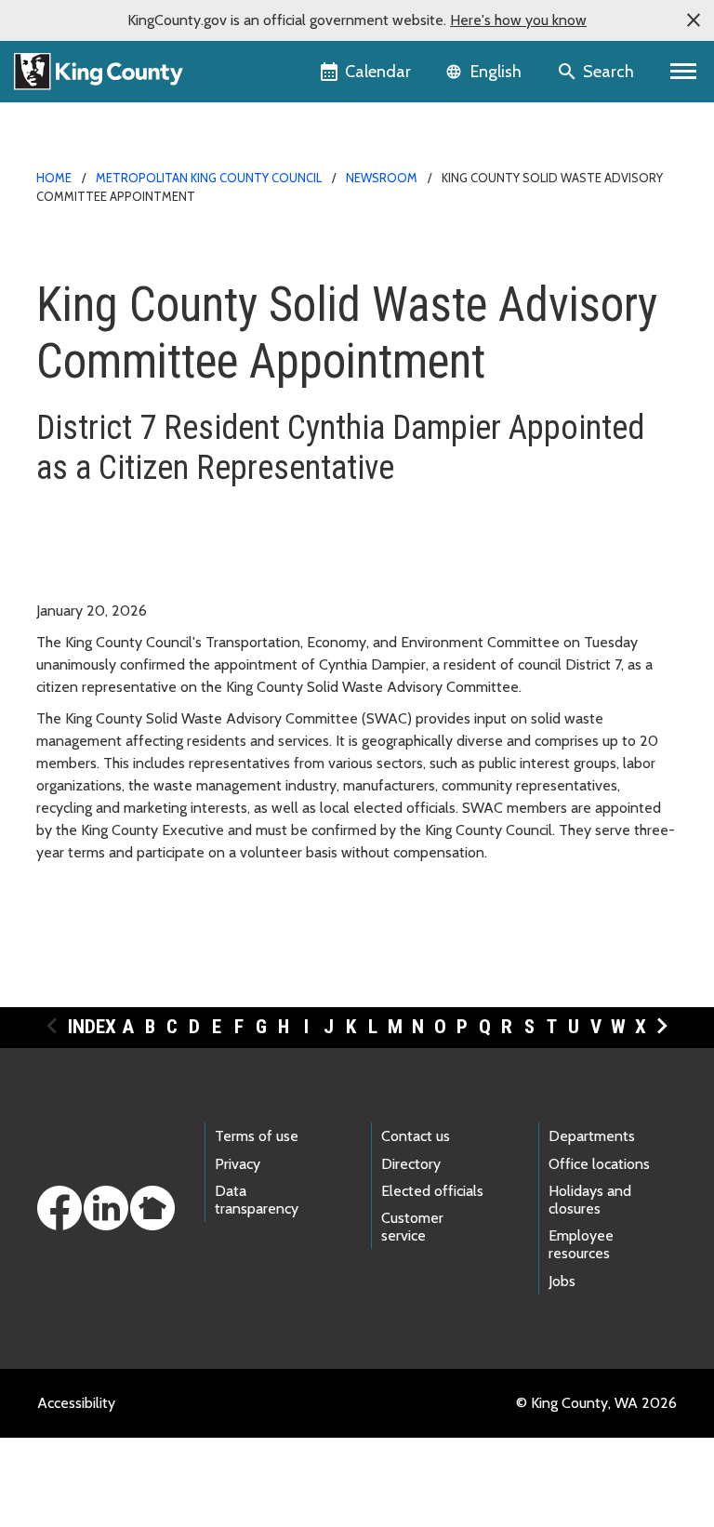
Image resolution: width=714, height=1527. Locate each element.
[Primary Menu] (684, 71)
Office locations (599, 1164)
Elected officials (432, 1191)
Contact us (415, 1136)
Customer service (412, 1226)
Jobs (562, 1281)
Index (92, 1027)
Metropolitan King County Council (209, 177)
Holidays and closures (590, 1199)
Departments (592, 1136)
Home (54, 177)
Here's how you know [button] (518, 20)
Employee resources (581, 1244)
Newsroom (381, 177)
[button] (693, 20)
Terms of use (256, 1136)
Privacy (237, 1164)
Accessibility (76, 1403)
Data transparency (256, 1199)
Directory (411, 1164)
